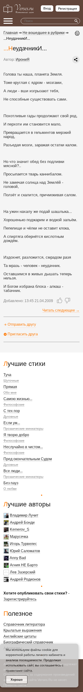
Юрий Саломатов (25, 551)
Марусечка (19, 537)
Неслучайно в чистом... (23, 447)
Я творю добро (16, 435)
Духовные (10, 416)
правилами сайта (19, 670)
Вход (47, 8)
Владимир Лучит (24, 515)
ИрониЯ (23, 59)
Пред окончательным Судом (27, 459)
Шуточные (11, 380)
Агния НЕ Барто (24, 565)
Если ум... (11, 423)
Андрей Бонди (22, 522)
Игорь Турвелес (23, 544)
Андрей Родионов (25, 579)
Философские (13, 404)
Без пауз (10, 483)
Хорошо (17, 679)
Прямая (10, 387)
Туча (7, 375)
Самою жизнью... (17, 399)
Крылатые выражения (22, 630)
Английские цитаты (19, 636)
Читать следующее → (61, 310)
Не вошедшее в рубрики (44, 33)
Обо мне (10, 392)
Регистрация (67, 8)
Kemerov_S (19, 529)
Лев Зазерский (22, 572)
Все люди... (13, 471)
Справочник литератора (24, 624)
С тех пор (11, 411)
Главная (10, 33)
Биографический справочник (28, 642)
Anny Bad (18, 558)
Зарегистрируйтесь (19, 599)
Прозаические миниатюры (23, 428)
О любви (10, 488)
